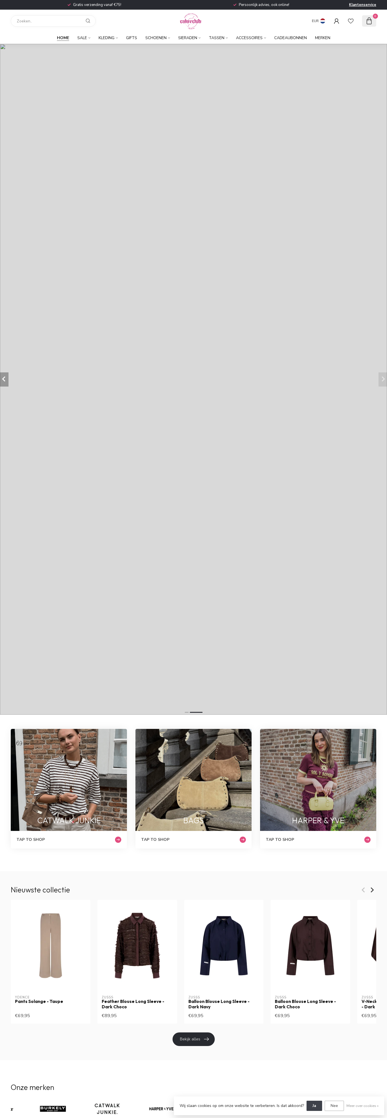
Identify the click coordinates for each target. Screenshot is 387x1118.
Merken (322, 38)
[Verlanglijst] (351, 21)
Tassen (216, 38)
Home (63, 38)
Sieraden (187, 38)
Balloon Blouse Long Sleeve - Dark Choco (305, 1004)
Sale (82, 38)
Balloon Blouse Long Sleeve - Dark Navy (219, 1004)
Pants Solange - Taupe (39, 1001)
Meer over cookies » (362, 1105)
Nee (334, 1105)
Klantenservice (362, 4)
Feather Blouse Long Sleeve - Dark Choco (133, 1004)
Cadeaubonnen (290, 38)
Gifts (131, 38)
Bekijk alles (190, 1039)
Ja (314, 1105)
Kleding (106, 38)
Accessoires (249, 38)
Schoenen (156, 38)
